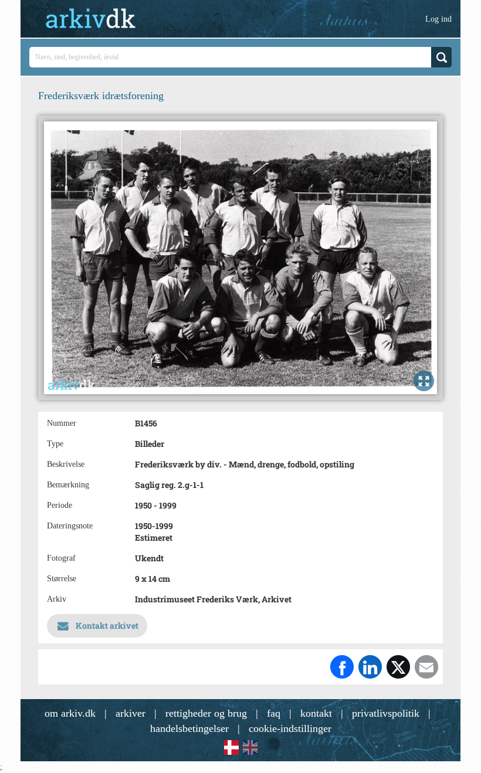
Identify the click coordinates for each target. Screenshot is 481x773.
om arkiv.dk (70, 713)
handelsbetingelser (189, 728)
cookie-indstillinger (290, 728)
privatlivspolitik (385, 713)
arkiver (130, 713)
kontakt (316, 713)
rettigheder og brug (206, 713)
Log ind (438, 19)
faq (273, 713)
